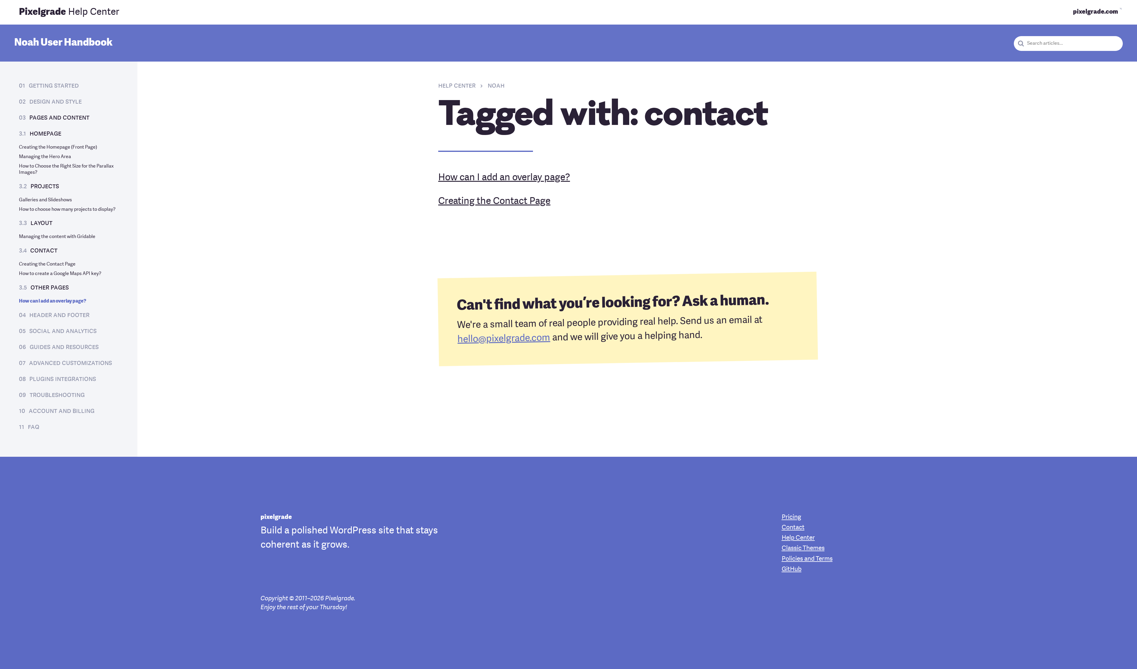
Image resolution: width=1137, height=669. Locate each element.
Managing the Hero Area (45, 157)
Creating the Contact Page (47, 264)
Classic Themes (803, 548)
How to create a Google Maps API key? (60, 273)
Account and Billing (61, 411)
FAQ (33, 427)
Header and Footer (59, 315)
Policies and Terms (807, 559)
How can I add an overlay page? (52, 301)
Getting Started (54, 85)
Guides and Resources (64, 347)
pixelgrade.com (1095, 12)
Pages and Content (59, 117)
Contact (43, 250)
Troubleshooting (57, 395)
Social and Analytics (63, 331)
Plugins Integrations (62, 379)
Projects (44, 186)
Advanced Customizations (70, 363)
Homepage (45, 133)
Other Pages (49, 287)
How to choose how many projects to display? (67, 209)
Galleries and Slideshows (45, 200)
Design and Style (55, 101)
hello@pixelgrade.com (503, 338)
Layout (41, 223)
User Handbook (63, 43)
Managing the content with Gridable (57, 236)
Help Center (69, 12)
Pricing (791, 517)
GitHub (792, 569)
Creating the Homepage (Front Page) (58, 147)
